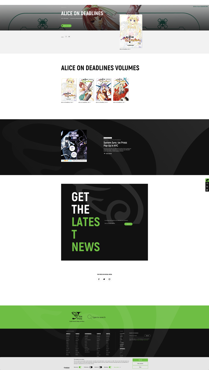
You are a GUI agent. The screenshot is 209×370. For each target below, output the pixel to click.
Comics (99, 334)
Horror (67, 345)
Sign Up (147, 335)
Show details (116, 367)
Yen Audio (121, 355)
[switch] (90, 367)
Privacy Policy (139, 339)
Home (62, 7)
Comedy (67, 338)
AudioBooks (88, 334)
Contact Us (121, 346)
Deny (140, 367)
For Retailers (122, 342)
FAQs (121, 341)
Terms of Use (145, 339)
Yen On (121, 352)
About (121, 338)
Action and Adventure (68, 336)
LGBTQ (67, 346)
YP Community (122, 333)
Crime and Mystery (67, 340)
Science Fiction (67, 350)
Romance (67, 348)
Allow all (140, 359)
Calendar (121, 336)
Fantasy (67, 343)
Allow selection (140, 363)
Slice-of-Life (68, 352)
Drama (67, 342)
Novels (68, 334)
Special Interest (67, 354)
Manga (77, 334)
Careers (121, 339)
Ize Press (121, 356)
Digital (65, 7)
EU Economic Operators (122, 345)
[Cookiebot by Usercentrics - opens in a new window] (66, 368)
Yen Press (121, 350)
